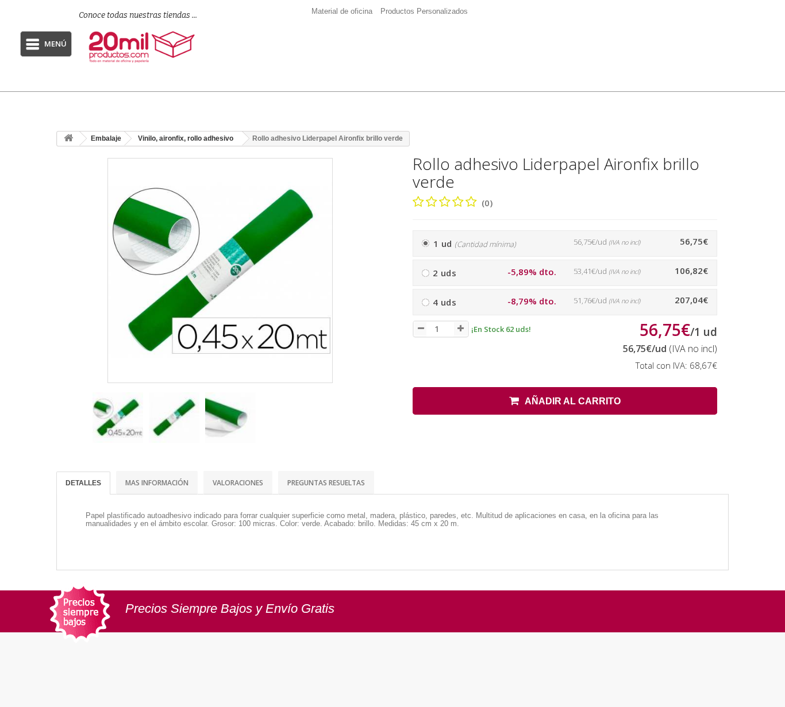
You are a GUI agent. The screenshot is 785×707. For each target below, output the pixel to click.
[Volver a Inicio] (68, 139)
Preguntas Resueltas (326, 483)
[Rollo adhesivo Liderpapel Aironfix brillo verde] (118, 417)
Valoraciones (238, 483)
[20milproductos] (143, 47)
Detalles (83, 483)
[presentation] (69, 423)
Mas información (156, 483)
